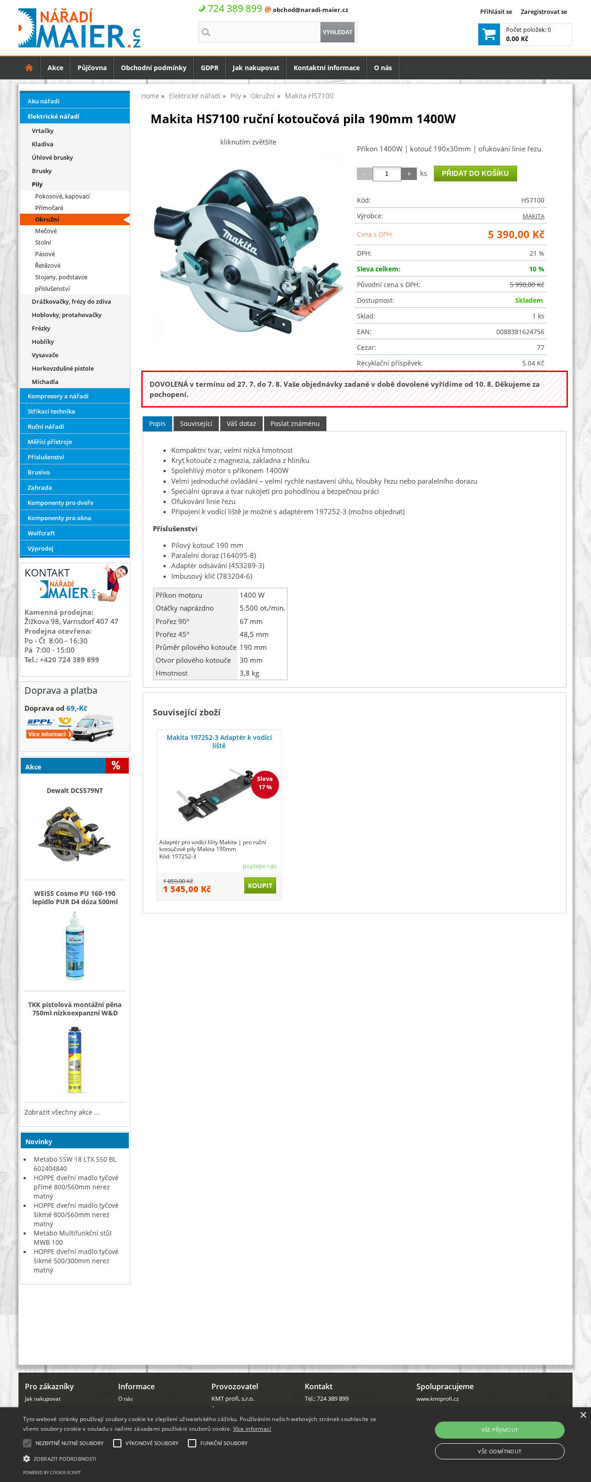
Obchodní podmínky (154, 67)
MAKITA (533, 216)
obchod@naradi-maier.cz (310, 10)
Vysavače (45, 355)
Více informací (252, 1429)
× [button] (582, 1415)
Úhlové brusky (52, 157)
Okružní (47, 219)
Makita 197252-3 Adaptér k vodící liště (219, 741)
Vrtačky (43, 130)
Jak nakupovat (256, 67)
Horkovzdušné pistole (63, 368)
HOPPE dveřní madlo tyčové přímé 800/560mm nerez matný (76, 1186)
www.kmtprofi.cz (437, 1398)
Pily (37, 184)
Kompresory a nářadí (58, 396)
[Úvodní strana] (29, 67)
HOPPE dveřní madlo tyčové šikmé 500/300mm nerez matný (76, 1260)
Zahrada (40, 487)
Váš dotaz (241, 423)
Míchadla (45, 382)
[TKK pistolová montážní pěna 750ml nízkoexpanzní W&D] (74, 1060)
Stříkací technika (51, 411)
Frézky (41, 328)
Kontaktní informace (327, 67)
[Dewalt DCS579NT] (74, 837)
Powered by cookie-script (52, 1473)
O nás (383, 67)
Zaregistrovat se (544, 11)
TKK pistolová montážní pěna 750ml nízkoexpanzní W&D (74, 1009)
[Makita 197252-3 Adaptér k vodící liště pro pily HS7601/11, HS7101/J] (219, 795)
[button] (200, 1458)
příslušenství (52, 288)
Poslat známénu (295, 423)
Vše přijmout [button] (500, 1429)
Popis (157, 423)
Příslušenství (46, 457)
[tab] (157, 424)
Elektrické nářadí (53, 116)
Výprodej (41, 548)
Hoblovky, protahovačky (67, 315)
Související (196, 423)
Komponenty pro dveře (60, 502)
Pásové (45, 254)
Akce (55, 67)
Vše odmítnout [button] (499, 1451)
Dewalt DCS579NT (75, 790)
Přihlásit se (496, 11)
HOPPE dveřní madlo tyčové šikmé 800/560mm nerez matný (76, 1214)
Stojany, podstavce (61, 277)
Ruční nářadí (46, 426)
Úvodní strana (29, 67)
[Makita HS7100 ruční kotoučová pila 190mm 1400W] (248, 247)
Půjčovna (92, 67)
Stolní (43, 242)
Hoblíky (43, 341)
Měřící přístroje (50, 442)
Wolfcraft (41, 533)
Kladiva (43, 144)
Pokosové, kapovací (62, 196)
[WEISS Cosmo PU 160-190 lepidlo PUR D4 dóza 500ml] (74, 948)
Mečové (46, 231)
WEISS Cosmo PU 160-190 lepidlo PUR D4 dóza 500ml (75, 897)
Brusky (42, 171)
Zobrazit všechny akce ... (62, 1112)
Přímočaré (49, 208)
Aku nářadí (44, 101)
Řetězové (47, 265)
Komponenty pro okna (59, 518)
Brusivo (39, 472)
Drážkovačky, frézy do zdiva (71, 301)
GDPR (209, 67)
